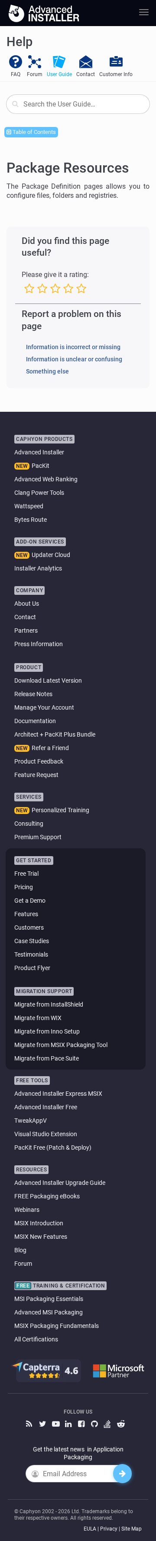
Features (26, 914)
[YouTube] (56, 1424)
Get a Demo (30, 900)
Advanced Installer (39, 452)
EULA (90, 1529)
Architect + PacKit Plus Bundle (54, 734)
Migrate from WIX (38, 1017)
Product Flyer (32, 967)
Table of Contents (33, 132)
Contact (25, 617)
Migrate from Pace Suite (46, 1058)
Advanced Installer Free (45, 1107)
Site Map (131, 1529)
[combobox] (78, 104)
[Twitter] (43, 1424)
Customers (29, 927)
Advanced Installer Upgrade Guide (59, 1182)
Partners (26, 630)
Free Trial (26, 873)
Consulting (28, 823)
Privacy (108, 1529)
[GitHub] (95, 1424)
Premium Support (38, 837)
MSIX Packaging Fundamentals (56, 1325)
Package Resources (67, 168)
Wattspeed (28, 506)
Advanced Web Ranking (46, 479)
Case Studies (31, 940)
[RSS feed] (30, 1424)
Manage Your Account (44, 707)
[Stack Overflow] (108, 1424)
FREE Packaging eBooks (47, 1196)
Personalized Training (60, 810)
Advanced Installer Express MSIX (58, 1093)
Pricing (23, 887)
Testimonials (31, 954)
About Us (26, 603)
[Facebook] (82, 1424)
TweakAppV (30, 1120)
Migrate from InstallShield (48, 1004)
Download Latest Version (48, 680)
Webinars (26, 1209)
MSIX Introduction (38, 1223)
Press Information (38, 643)
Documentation (35, 720)
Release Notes (33, 693)
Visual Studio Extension (45, 1134)
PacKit (40, 465)
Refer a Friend (50, 747)
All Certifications (36, 1339)
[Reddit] (121, 1424)
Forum (23, 1263)
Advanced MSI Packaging (48, 1312)
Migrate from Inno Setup (47, 1031)
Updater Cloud (51, 554)
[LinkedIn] (69, 1424)
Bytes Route (30, 519)
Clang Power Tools (39, 492)
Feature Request (36, 774)
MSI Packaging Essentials (48, 1298)
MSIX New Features (40, 1236)
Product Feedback (38, 761)
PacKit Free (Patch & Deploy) (52, 1147)
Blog (20, 1250)
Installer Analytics (38, 568)
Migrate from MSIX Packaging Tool (60, 1044)
